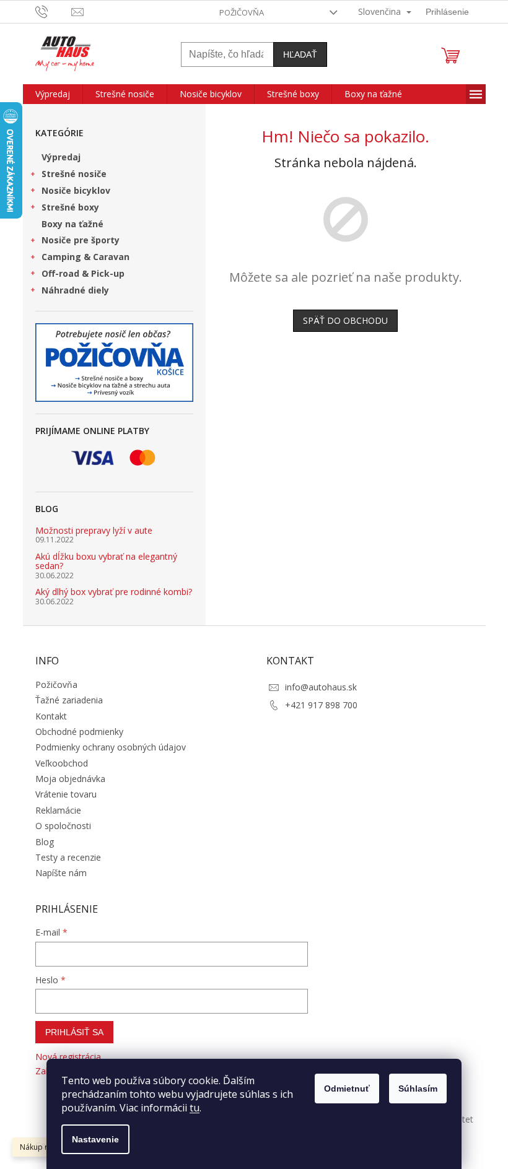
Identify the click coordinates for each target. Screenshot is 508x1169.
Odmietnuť (347, 1088)
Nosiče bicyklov (76, 190)
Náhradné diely (75, 290)
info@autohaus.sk (321, 687)
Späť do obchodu (345, 320)
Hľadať (300, 54)
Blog (44, 842)
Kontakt (51, 716)
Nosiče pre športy (81, 240)
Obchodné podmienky (79, 731)
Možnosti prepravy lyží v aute (93, 530)
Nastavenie (95, 1139)
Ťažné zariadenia (69, 700)
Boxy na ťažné (72, 224)
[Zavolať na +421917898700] (53, 10)
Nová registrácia (68, 1057)
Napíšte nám (61, 873)
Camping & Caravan (85, 257)
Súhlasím (417, 1088)
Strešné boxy (70, 207)
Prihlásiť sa (74, 1032)
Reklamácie (58, 810)
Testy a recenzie (68, 857)
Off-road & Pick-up (83, 273)
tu (194, 1108)
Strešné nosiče (74, 174)
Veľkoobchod (61, 763)
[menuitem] (52, 94)
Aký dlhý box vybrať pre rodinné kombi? (113, 591)
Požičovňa (241, 12)
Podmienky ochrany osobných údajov (110, 747)
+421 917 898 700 (321, 705)
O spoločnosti (63, 826)
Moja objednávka (70, 778)
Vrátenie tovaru (66, 794)
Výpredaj (61, 157)
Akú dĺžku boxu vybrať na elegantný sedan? (106, 561)
